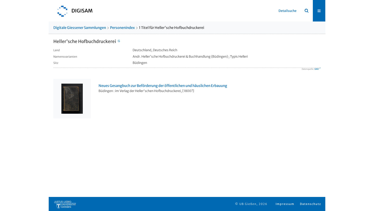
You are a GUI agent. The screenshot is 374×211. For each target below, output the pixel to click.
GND (316, 69)
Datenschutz (310, 204)
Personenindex (122, 27)
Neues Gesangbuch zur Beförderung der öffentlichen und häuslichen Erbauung (163, 86)
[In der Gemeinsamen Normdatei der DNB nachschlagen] (119, 41)
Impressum (285, 204)
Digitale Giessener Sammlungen (79, 27)
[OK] (306, 10)
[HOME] (73, 10)
